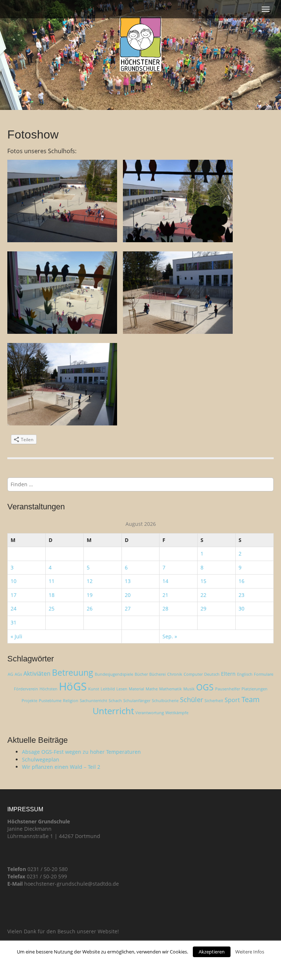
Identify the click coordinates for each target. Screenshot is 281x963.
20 (128, 594)
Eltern (228, 673)
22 (203, 594)
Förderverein (26, 688)
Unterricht (113, 711)
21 (165, 594)
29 (203, 608)
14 (165, 581)
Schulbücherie (165, 700)
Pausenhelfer (227, 688)
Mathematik (170, 688)
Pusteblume (50, 700)
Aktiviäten (36, 673)
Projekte (29, 700)
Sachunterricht (93, 700)
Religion (70, 700)
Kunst (93, 688)
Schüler (191, 699)
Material (136, 688)
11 (52, 581)
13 (128, 581)
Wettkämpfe (176, 712)
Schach (115, 700)
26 (90, 608)
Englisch (244, 674)
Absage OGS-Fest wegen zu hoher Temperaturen (81, 751)
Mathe (152, 688)
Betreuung (72, 672)
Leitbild (108, 688)
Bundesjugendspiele (114, 674)
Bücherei (157, 674)
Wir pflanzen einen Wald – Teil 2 (61, 766)
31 (13, 622)
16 (241, 581)
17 (13, 594)
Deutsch (212, 674)
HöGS (73, 686)
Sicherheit (214, 700)
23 (241, 594)
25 (52, 608)
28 (165, 608)
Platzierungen (254, 688)
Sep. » (169, 636)
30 (241, 608)
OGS (205, 687)
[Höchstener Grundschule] (140, 43)
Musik (189, 688)
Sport (232, 700)
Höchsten (48, 688)
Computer (193, 674)
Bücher (141, 674)
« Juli (16, 636)
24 (13, 608)
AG (10, 674)
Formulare (263, 674)
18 (52, 594)
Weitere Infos (249, 951)
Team (250, 699)
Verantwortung (149, 712)
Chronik (174, 674)
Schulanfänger (136, 700)
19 (90, 594)
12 (90, 581)
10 (13, 581)
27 (128, 608)
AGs (18, 674)
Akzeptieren (212, 951)
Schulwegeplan (40, 759)
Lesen (121, 688)
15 (203, 581)
